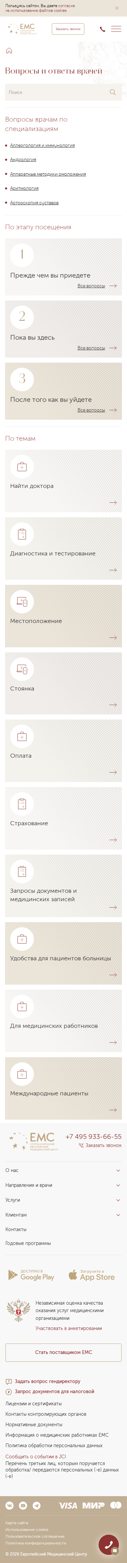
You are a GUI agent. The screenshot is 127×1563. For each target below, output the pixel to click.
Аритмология (24, 188)
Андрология (23, 159)
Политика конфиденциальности (35, 1543)
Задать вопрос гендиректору (47, 1381)
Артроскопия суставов (34, 202)
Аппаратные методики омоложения (48, 174)
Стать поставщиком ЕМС (63, 1352)
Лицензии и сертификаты (33, 1404)
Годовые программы (28, 1243)
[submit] (113, 92)
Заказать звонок (68, 29)
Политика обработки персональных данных (54, 1446)
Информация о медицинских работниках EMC (57, 1435)
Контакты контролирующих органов (45, 1414)
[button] (117, 8)
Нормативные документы (33, 1425)
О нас (12, 1170)
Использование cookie (26, 1529)
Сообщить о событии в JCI (35, 1457)
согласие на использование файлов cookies (40, 8)
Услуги (12, 1200)
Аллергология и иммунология (42, 145)
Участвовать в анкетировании (69, 1328)
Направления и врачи (28, 1185)
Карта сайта (16, 1522)
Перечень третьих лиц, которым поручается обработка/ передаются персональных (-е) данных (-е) (62, 1470)
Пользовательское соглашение (35, 1536)
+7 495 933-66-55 (94, 1136)
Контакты (15, 1229)
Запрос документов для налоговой (54, 1392)
